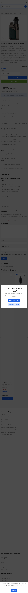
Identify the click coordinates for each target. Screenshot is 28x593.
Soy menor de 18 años (14, 304)
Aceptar (14, 590)
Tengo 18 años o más (14, 300)
